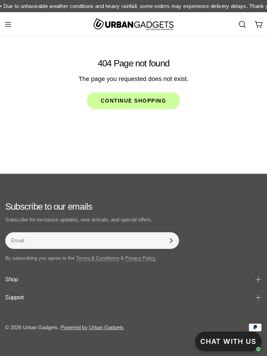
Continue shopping (134, 101)
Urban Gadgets (40, 327)
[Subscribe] (171, 240)
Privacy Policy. (140, 258)
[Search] (242, 24)
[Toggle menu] (8, 24)
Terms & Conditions (97, 258)
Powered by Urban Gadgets (92, 327)
